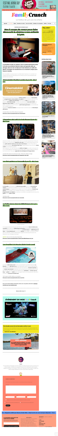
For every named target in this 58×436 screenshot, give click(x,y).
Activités (11, 23)
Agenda (5, 23)
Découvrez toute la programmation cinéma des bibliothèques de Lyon (18, 238)
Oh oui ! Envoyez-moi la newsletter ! (11, 426)
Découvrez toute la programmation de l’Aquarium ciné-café (16, 155)
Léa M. (21, 364)
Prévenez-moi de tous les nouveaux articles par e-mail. (27, 402)
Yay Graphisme (49, 426)
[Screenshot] (21, 341)
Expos (15, 23)
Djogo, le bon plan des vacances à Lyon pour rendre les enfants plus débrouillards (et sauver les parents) (48, 136)
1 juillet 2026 (43, 78)
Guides (45, 23)
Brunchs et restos (21, 23)
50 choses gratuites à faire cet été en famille (48, 116)
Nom (6, 395)
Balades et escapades (38, 23)
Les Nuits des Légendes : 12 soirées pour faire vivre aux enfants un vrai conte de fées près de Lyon (48, 96)
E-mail (17, 395)
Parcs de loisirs (29, 23)
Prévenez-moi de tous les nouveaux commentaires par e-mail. (13, 402)
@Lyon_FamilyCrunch (47, 53)
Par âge (49, 23)
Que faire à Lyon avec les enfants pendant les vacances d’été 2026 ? (48, 76)
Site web (28, 395)
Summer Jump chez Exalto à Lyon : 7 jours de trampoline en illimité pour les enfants (48, 156)
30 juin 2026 (43, 138)
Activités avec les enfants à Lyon (21, 27)
